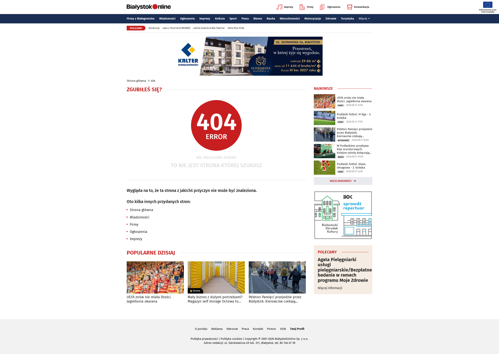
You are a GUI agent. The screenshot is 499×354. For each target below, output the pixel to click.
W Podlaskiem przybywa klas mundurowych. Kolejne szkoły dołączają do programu (353, 149)
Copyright (251, 339)
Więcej (363, 18)
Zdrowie (331, 18)
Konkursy (154, 28)
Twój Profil (297, 329)
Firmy (310, 6)
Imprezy (288, 6)
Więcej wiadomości (341, 181)
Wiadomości (167, 18)
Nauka (271, 18)
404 (153, 81)
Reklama (217, 329)
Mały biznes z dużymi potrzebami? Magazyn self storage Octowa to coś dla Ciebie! (215, 299)
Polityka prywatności (204, 339)
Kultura (220, 18)
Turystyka (347, 18)
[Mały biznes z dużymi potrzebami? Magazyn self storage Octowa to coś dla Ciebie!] (216, 277)
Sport (233, 18)
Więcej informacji (330, 288)
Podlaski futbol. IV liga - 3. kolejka (354, 116)
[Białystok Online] (149, 7)
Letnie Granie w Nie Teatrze (209, 28)
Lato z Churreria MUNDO (176, 28)
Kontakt (258, 329)
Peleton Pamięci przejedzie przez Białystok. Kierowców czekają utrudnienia (275, 299)
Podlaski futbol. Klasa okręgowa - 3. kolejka (351, 165)
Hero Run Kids (236, 28)
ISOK (283, 329)
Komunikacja (361, 6)
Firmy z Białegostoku (141, 18)
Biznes (257, 18)
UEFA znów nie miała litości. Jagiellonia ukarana (149, 299)
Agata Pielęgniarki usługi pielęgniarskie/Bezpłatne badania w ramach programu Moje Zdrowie (343, 270)
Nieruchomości (290, 18)
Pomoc (271, 329)
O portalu (201, 329)
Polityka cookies (231, 339)
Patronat (232, 329)
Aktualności (343, 140)
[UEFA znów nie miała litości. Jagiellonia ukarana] (155, 277)
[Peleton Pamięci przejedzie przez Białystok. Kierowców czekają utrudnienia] (277, 277)
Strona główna (136, 81)
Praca (245, 18)
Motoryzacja (312, 18)
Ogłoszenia (333, 6)
